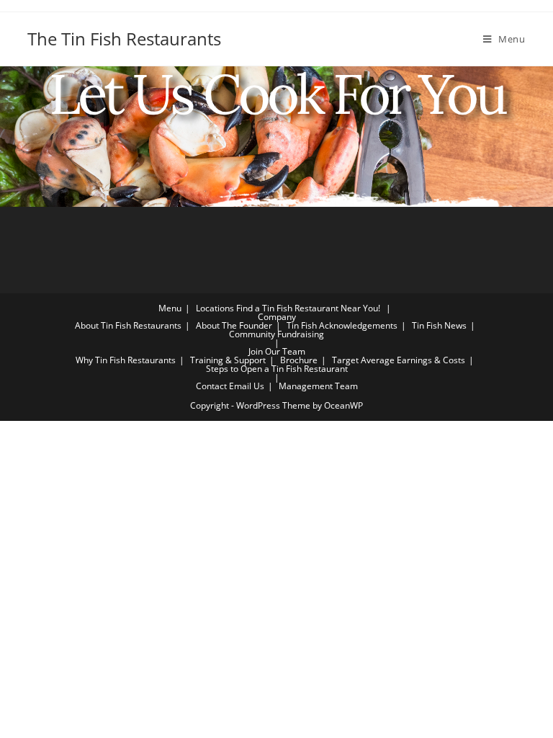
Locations (215, 308)
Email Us (246, 386)
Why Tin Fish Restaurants (126, 360)
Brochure (299, 360)
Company (277, 317)
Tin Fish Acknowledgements (342, 325)
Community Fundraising (276, 334)
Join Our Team (276, 351)
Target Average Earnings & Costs (398, 360)
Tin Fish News (439, 325)
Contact (211, 386)
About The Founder (234, 325)
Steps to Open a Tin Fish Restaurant (277, 369)
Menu (169, 308)
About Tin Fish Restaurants (128, 325)
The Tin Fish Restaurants (124, 38)
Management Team (318, 386)
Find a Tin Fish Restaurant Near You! (308, 308)
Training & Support (228, 360)
